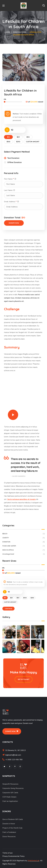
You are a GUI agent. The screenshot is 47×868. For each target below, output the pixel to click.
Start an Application (10, 801)
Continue (8, 608)
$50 (28, 137)
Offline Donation (14, 162)
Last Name (8, 190)
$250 (18, 142)
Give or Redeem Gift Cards (12, 819)
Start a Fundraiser (9, 832)
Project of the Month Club (12, 828)
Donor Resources (9, 836)
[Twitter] (4, 766)
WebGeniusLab (33, 860)
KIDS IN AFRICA (23, 550)
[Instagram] (20, 766)
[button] (44, 5)
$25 (18, 137)
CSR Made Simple (9, 797)
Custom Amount (32, 142)
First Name (9, 179)
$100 (8, 142)
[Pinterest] (15, 766)
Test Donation (13, 158)
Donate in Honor (8, 823)
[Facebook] (10, 766)
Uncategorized (23, 554)
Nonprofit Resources (10, 784)
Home (8, 32)
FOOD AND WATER (23, 546)
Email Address (10, 201)
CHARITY (23, 538)
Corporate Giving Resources (13, 788)
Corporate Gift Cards (10, 792)
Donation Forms (19, 32)
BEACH (23, 534)
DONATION (23, 542)
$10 (8, 137)
